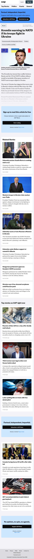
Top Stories (5, 6)
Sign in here (21, 127)
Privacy (11, 550)
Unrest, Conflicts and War (8, 44)
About (20, 550)
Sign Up (29, 2)
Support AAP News (17, 526)
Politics (14, 6)
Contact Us (26, 550)
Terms (6, 550)
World (3, 25)
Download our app (23, 19)
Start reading (17, 123)
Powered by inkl (17, 554)
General (29, 6)
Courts (21, 6)
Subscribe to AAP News (9, 19)
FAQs (16, 550)
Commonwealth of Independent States (12, 41)
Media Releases (17, 552)
